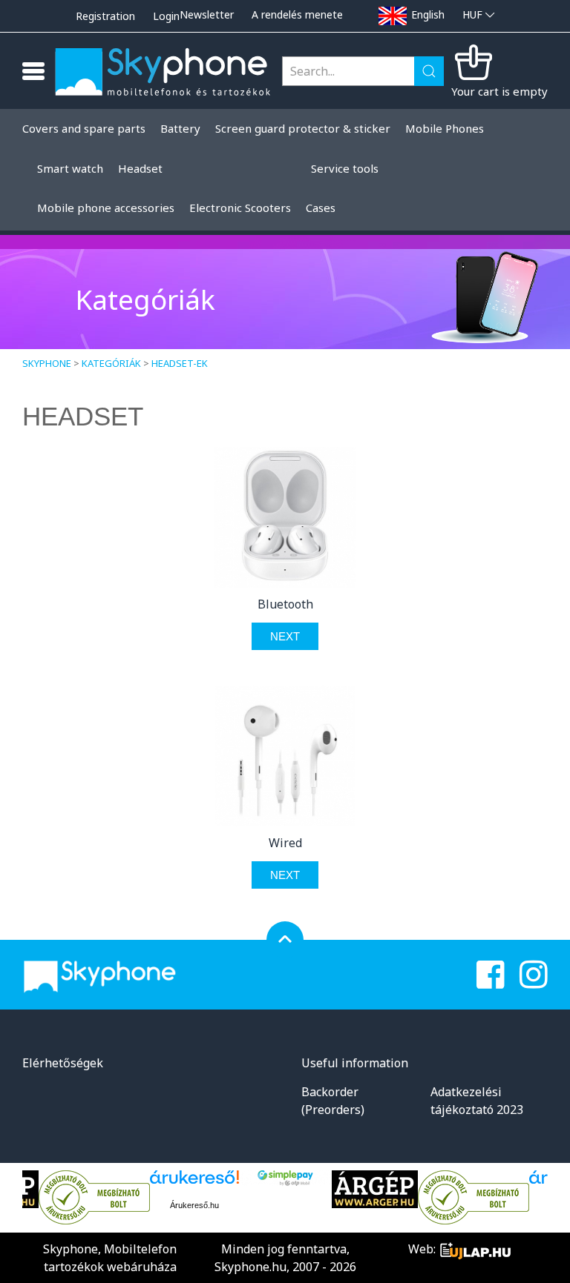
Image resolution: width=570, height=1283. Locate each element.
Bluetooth (285, 604)
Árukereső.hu (194, 1205)
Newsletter (207, 14)
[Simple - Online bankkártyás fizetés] (285, 1178)
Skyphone (46, 363)
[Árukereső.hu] (94, 1197)
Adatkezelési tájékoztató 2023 (476, 1101)
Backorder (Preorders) (332, 1101)
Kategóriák (111, 363)
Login (166, 16)
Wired (285, 843)
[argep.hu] (375, 1189)
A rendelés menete (297, 14)
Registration (105, 16)
